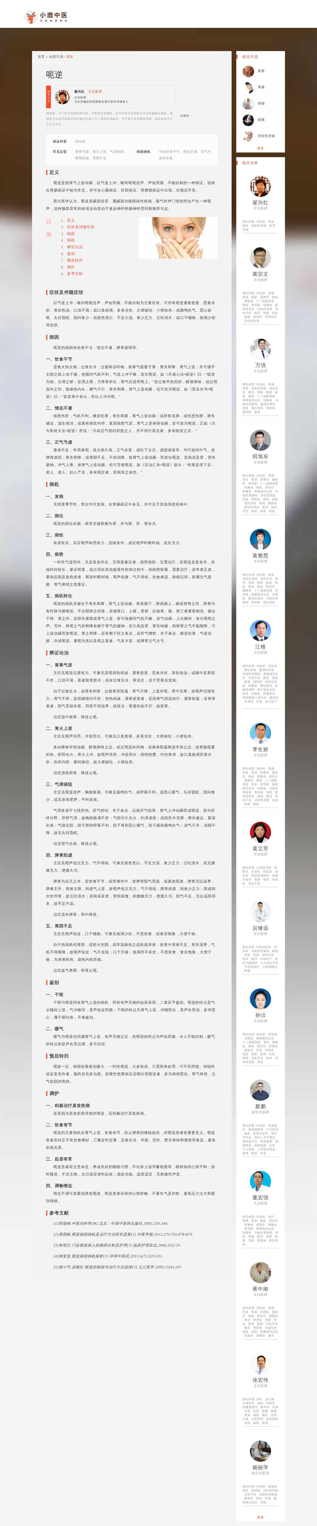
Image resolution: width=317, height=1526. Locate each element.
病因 (71, 234)
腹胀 (261, 71)
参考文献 (75, 274)
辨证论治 (75, 247)
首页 (41, 56)
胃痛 (261, 87)
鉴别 (71, 254)
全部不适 (56, 56)
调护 (71, 267)
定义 (71, 220)
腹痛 (261, 119)
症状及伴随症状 (81, 227)
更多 (260, 148)
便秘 (261, 103)
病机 (71, 240)
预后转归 (75, 260)
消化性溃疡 (266, 136)
